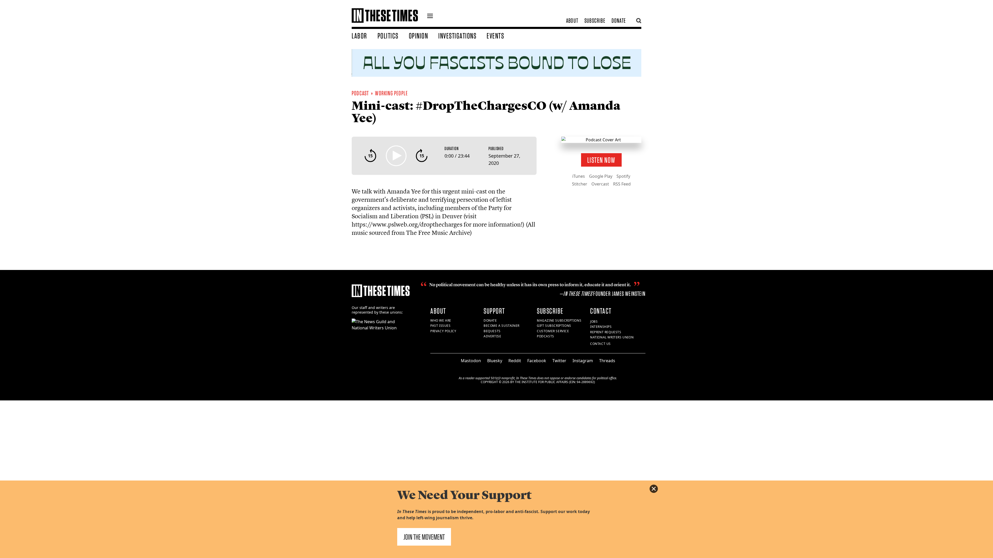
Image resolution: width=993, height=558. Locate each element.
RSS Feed (622, 184)
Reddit (514, 360)
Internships (601, 326)
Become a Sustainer (502, 325)
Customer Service (553, 331)
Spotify (623, 176)
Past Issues (440, 325)
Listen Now (601, 160)
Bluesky (494, 360)
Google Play (600, 176)
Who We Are (440, 320)
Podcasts (545, 336)
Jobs (594, 321)
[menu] (430, 16)
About (572, 20)
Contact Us (600, 344)
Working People (391, 93)
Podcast (360, 93)
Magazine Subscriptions (559, 320)
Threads (607, 360)
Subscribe (594, 20)
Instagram (583, 360)
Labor (359, 35)
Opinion (418, 35)
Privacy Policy (443, 331)
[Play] (396, 155)
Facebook (536, 360)
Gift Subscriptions (554, 325)
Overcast (600, 184)
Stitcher (579, 184)
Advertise (492, 336)
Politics (388, 35)
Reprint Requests (605, 332)
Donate (619, 20)
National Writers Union (612, 337)
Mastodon (471, 360)
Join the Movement (424, 536)
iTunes (578, 176)
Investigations (457, 35)
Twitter (559, 360)
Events (495, 35)
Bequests (492, 331)
